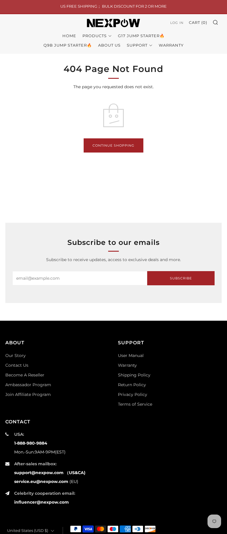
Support (137, 45)
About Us (109, 45)
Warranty (171, 45)
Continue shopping (113, 145)
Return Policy (132, 384)
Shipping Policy (134, 375)
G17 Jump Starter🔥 (141, 35)
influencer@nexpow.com (41, 502)
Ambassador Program (28, 384)
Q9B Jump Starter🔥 (67, 45)
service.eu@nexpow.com (41, 481)
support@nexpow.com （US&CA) (49, 472)
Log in (177, 23)
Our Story (15, 355)
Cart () (198, 22)
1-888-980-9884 (30, 443)
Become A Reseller (24, 375)
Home (69, 35)
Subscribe (181, 278)
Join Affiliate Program (28, 394)
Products (94, 35)
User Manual (131, 355)
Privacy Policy (132, 394)
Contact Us (16, 365)
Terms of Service (135, 404)
